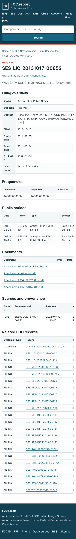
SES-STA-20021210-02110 (41, 483)
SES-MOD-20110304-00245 (42, 373)
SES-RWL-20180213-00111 (41, 469)
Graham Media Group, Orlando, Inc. (39, 50)
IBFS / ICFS (5, 17)
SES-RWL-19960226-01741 (42, 449)
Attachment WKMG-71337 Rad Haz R (25, 266)
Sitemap (65, 531)
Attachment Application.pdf (20, 273)
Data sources (41, 531)
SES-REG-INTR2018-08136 (42, 435)
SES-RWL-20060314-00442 (42, 462)
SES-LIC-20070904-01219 (41, 360)
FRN (16, 531)
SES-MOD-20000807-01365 (42, 366)
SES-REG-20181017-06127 (41, 394)
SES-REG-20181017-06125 (41, 380)
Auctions (56, 13)
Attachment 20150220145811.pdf (23, 286)
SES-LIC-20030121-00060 (41, 353)
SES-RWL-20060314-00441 (42, 455)
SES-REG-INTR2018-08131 (41, 414)
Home (5, 50)
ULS (20, 13)
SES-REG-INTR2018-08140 (42, 442)
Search (38, 37)
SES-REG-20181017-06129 (41, 401)
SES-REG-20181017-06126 (41, 387)
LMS (36, 13)
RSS (54, 531)
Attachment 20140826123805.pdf (24, 280)
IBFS (14, 50)
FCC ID (6, 531)
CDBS (44, 13)
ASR (27, 13)
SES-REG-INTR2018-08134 (42, 428)
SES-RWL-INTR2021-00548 (42, 476)
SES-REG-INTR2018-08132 (41, 421)
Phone (26, 531)
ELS (12, 13)
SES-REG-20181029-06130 (42, 407)
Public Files (68, 15)
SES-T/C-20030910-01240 (41, 490)
